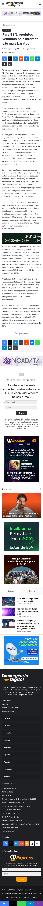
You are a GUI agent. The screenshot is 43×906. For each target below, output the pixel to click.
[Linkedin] (15, 58)
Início (6, 25)
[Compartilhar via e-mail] (4, 64)
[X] (10, 58)
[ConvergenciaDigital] (14, 4)
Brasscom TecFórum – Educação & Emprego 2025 (20, 824)
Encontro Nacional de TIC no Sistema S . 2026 (19, 799)
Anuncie (5, 704)
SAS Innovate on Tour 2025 (12, 820)
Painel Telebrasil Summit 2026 (13, 803)
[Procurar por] (40, 5)
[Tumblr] (21, 342)
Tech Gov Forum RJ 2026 (11, 813)
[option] (21, 505)
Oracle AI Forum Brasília (10, 817)
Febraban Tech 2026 (9, 788)
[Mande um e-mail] (18, 49)
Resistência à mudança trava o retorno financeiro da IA (28, 611)
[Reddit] (21, 58)
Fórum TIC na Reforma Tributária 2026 (16, 806)
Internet (12, 25)
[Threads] (32, 843)
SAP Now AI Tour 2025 (10, 828)
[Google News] (21, 333)
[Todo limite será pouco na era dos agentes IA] (8, 601)
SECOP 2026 (6, 795)
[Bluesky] (37, 843)
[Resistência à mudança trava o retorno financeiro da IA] (8, 612)
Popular (32, 591)
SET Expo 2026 (7, 792)
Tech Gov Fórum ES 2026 (11, 810)
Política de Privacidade (10, 708)
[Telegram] (37, 58)
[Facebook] (4, 58)
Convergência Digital (11, 49)
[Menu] (3, 5)
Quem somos (6, 700)
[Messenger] (26, 58)
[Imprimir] (10, 64)
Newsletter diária (8, 711)
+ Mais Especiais (8, 831)
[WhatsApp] (32, 58)
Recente (11, 591)
